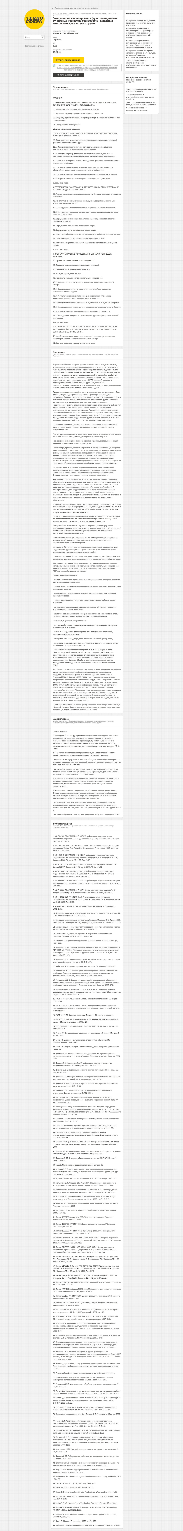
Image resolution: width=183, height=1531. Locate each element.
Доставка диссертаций (34, 46)
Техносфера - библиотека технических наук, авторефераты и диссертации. (34, 19)
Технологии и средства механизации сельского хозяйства (76, 8)
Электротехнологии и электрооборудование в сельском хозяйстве (140, 97)
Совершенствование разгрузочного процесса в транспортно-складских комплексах (140, 23)
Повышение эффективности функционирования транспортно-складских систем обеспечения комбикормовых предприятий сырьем (140, 33)
